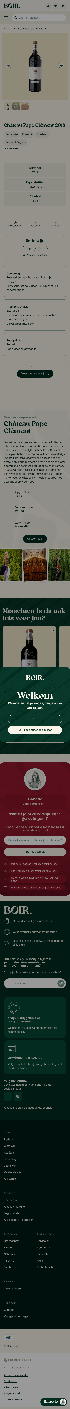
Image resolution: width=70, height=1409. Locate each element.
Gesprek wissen (48, 77)
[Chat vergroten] (60, 78)
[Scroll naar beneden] (36, 1395)
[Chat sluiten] (65, 78)
